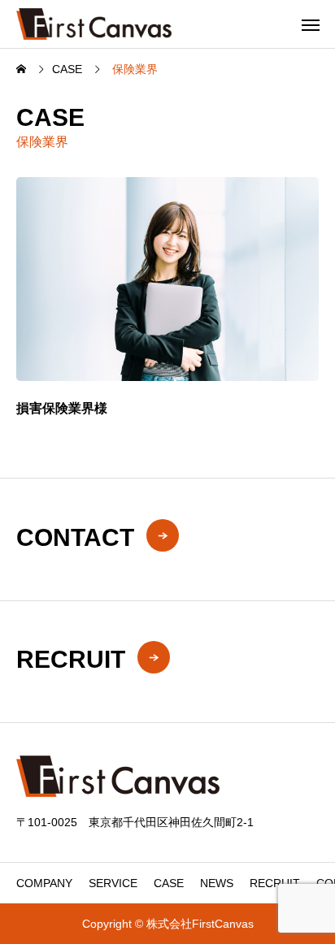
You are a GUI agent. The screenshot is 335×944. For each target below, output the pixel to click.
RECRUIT (275, 883)
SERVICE (113, 883)
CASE (169, 883)
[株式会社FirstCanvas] (94, 24)
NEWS (216, 883)
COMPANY (44, 883)
